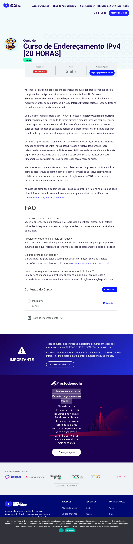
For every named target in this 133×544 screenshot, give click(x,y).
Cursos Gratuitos (40, 6)
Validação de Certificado (109, 6)
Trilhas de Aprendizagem (64, 6)
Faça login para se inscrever (102, 73)
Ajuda (88, 508)
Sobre (126, 6)
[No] (129, 530)
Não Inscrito (40, 71)
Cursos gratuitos (69, 514)
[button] (78, 6)
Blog (96, 13)
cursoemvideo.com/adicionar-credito (44, 197)
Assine (89, 514)
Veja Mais (70, 530)
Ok (61, 530)
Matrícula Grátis (119, 13)
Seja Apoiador (87, 6)
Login (104, 13)
